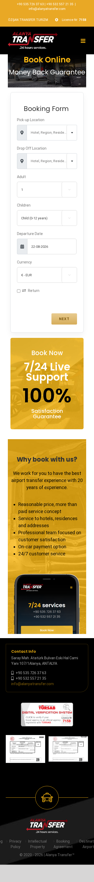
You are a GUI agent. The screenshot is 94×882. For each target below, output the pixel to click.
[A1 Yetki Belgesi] (68, 749)
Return (33, 291)
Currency (24, 262)
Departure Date (30, 234)
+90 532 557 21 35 (59, 4)
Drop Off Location (31, 148)
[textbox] (52, 132)
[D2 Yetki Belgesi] (25, 749)
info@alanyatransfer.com (47, 9)
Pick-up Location (30, 120)
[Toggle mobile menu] (83, 41)
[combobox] (52, 132)
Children (24, 205)
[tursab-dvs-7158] (47, 705)
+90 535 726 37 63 (30, 4)
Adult (21, 177)
